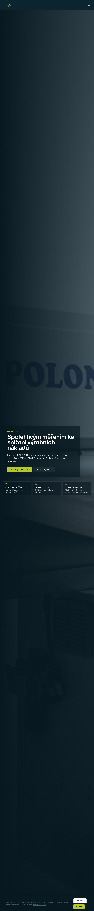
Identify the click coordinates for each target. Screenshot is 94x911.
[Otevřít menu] (89, 5)
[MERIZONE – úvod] (8, 5)
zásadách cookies (39, 905)
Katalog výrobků (18, 469)
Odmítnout (80, 901)
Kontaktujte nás (44, 469)
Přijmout (79, 907)
